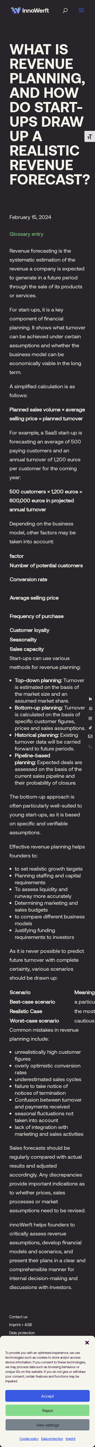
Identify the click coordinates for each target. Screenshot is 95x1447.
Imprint (70, 1438)
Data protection (52, 1438)
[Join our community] (90, 708)
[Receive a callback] (90, 746)
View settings (47, 1425)
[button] (87, 1342)
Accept (47, 1396)
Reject (47, 1410)
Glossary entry (27, 234)
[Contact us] (90, 737)
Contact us (18, 1317)
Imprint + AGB (20, 1324)
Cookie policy (29, 1438)
